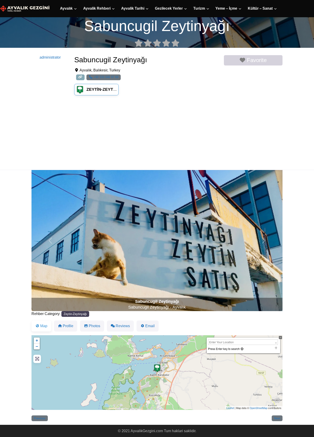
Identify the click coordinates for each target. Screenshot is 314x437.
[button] (50, 240)
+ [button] (37, 340)
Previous (40, 418)
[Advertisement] (157, 135)
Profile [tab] (68, 326)
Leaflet (230, 408)
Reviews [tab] (123, 326)
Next (277, 418)
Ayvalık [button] (66, 8)
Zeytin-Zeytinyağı (106, 89)
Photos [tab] (94, 326)
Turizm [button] (199, 8)
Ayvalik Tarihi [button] (132, 8)
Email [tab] (150, 326)
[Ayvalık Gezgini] (24, 8)
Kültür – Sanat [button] (260, 8)
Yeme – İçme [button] (226, 8)
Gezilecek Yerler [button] (169, 8)
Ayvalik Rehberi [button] (97, 8)
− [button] (37, 346)
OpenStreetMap (258, 408)
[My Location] (242, 349)
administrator (50, 57)
